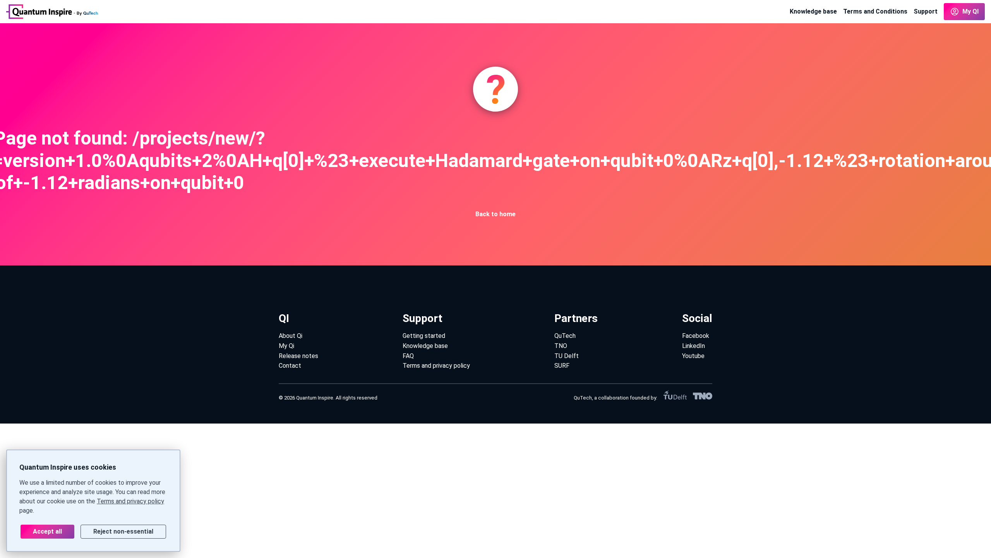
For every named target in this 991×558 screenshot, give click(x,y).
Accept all (47, 531)
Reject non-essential (123, 531)
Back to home (495, 214)
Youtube (693, 356)
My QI (970, 11)
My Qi (286, 346)
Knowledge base (813, 11)
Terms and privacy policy (130, 501)
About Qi (290, 335)
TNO (560, 346)
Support (926, 11)
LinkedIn (693, 346)
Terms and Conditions (875, 11)
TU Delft (566, 356)
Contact (290, 365)
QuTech (565, 335)
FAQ (408, 356)
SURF (561, 365)
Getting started (424, 335)
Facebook (695, 335)
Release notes (298, 356)
